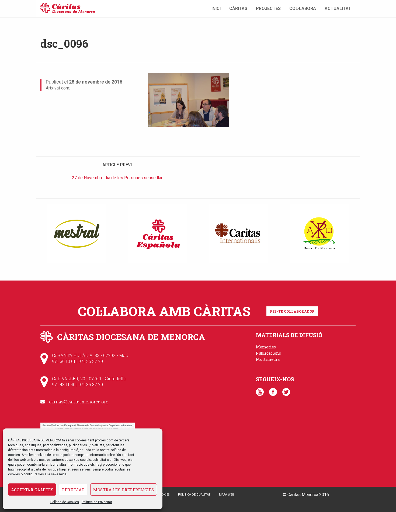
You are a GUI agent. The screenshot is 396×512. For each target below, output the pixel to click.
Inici (216, 8)
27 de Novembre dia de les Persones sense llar (117, 177)
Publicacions (268, 353)
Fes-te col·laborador (292, 311)
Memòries (266, 347)
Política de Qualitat (194, 494)
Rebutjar (73, 489)
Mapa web (226, 494)
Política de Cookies (64, 502)
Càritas (238, 8)
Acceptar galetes (32, 489)
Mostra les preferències (123, 489)
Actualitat (338, 8)
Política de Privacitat (97, 502)
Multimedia (268, 359)
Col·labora (302, 8)
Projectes (268, 8)
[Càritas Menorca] (67, 7)
